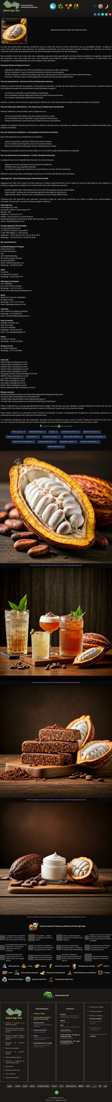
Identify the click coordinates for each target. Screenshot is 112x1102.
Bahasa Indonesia (71, 1086)
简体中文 (81, 1086)
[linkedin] (99, 14)
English (10, 1086)
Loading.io (93, 1036)
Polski (61, 1086)
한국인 (88, 1086)
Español (25, 1086)
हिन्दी (100, 1086)
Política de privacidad (96, 1011)
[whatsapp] (102, 14)
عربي (94, 1086)
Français (17, 1086)
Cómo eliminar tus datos (96, 1007)
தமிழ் (105, 1086)
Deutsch (54, 1086)
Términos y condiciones (96, 1016)
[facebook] (95, 14)
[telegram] (106, 14)
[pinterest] (110, 14)
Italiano (32, 1086)
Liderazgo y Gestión (39, 1013)
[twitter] (91, 14)
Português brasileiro (43, 1086)
